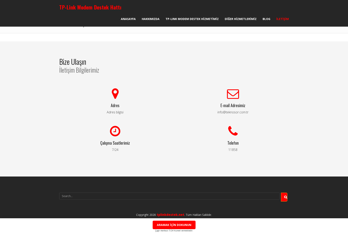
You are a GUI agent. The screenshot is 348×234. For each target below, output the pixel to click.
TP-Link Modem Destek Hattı (90, 7)
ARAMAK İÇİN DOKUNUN (174, 225)
